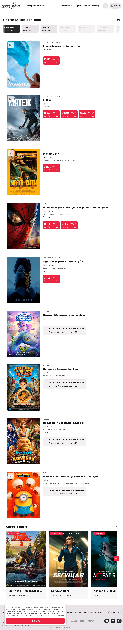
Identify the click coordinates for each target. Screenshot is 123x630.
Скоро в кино (81, 612)
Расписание (68, 6)
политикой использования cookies (50, 615)
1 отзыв (46, 271)
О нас (87, 6)
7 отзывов (47, 432)
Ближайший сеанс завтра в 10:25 (63, 386)
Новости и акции (95, 612)
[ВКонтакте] (106, 621)
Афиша (79, 6)
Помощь (96, 6)
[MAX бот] (119, 621)
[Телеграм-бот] (113, 621)
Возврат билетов (35, 6)
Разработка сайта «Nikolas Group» (61, 627)
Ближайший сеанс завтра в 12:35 (63, 332)
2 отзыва (46, 217)
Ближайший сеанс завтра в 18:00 (63, 494)
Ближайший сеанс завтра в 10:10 (63, 443)
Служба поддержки (113, 612)
